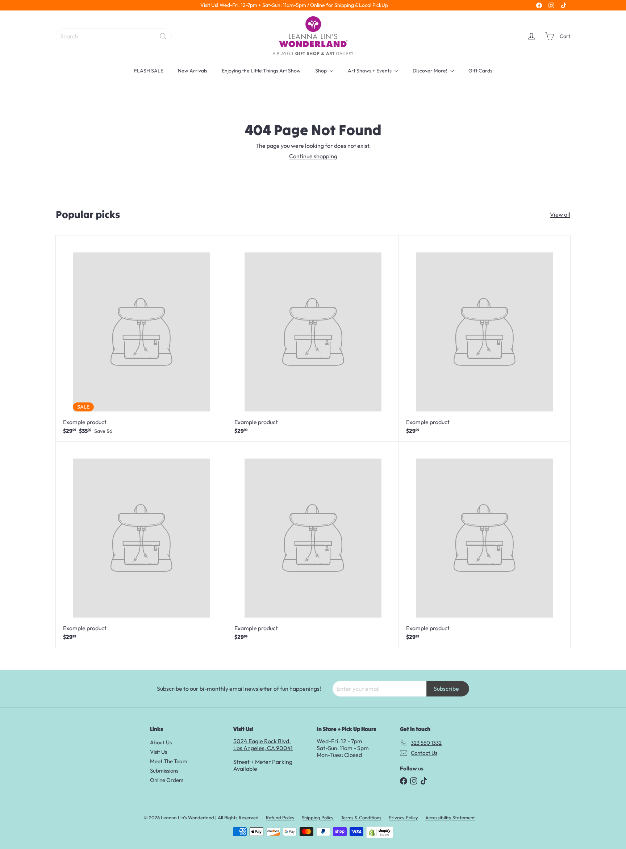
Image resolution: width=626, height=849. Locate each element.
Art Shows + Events (370, 70)
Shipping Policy (318, 817)
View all (560, 214)
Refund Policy (280, 817)
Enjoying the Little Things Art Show (261, 70)
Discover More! (430, 70)
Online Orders (166, 780)
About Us (161, 742)
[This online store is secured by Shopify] (379, 832)
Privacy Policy (403, 817)
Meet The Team (168, 761)
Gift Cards (480, 70)
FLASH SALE (148, 70)
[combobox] (114, 36)
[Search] (163, 36)
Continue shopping (313, 156)
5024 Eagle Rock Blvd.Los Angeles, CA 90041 (263, 744)
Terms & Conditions (361, 817)
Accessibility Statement (450, 817)
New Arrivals (192, 70)
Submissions (164, 770)
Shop (321, 70)
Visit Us (158, 751)
